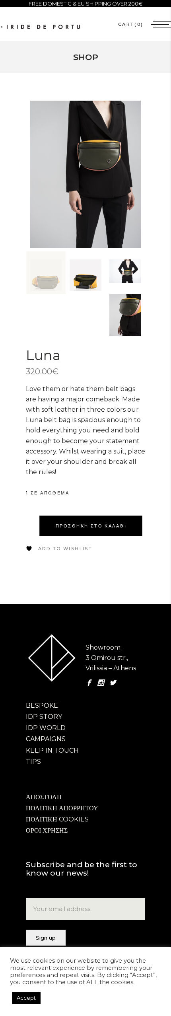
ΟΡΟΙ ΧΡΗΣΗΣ (47, 830)
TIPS (33, 761)
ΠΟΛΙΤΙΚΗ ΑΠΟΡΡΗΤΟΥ (62, 808)
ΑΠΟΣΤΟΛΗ (44, 797)
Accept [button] (26, 998)
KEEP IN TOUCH (52, 750)
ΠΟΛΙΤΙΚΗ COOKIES (57, 819)
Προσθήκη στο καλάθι (91, 526)
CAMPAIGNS (46, 739)
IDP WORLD (46, 728)
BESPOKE (42, 705)
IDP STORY (44, 716)
